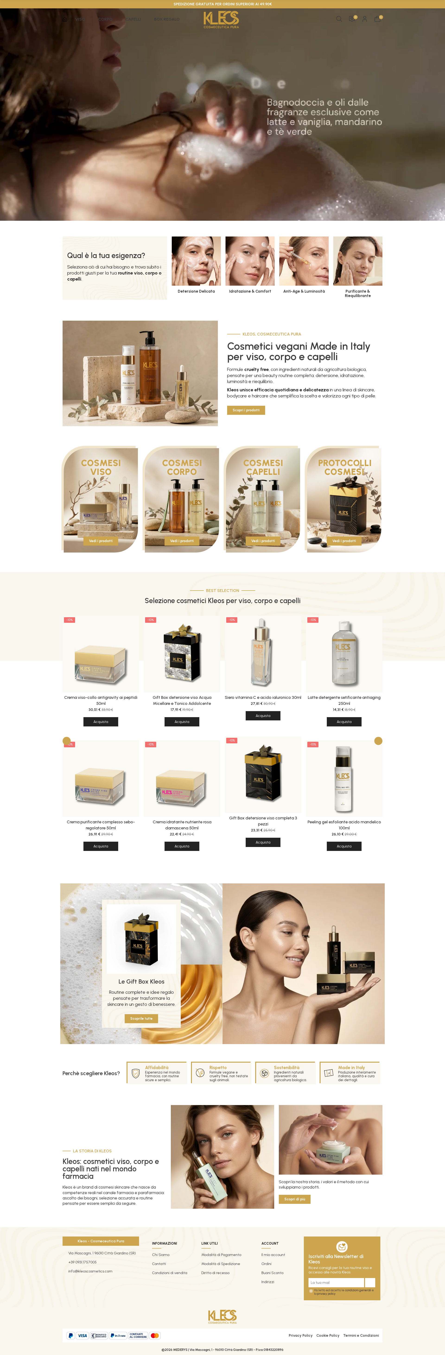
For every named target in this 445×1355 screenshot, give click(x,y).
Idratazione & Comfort (250, 291)
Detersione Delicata (196, 291)
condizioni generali (358, 1290)
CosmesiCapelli (263, 467)
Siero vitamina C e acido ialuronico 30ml (263, 697)
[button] (246, 410)
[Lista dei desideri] (352, 19)
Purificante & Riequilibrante (358, 293)
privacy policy (326, 1293)
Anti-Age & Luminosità (304, 291)
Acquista (100, 721)
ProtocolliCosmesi (345, 467)
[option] (100, 740)
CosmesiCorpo (182, 467)
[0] (377, 19)
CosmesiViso (101, 467)
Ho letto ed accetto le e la (344, 1292)
